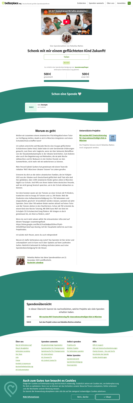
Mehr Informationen (31, 397)
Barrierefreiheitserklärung (24, 366)
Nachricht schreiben (35, 263)
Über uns (110, 3)
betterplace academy (23, 351)
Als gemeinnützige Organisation (51, 345)
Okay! (108, 397)
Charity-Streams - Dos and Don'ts (104, 351)
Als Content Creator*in (48, 360)
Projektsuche (71, 345)
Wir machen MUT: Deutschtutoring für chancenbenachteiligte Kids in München (93, 138)
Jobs (17, 357)
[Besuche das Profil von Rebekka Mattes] (66, 37)
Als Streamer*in (46, 357)
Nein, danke (82, 397)
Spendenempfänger (82, 67)
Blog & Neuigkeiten (22, 348)
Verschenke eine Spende (101, 354)
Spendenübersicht (73, 359)
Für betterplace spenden (75, 351)
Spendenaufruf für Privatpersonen (53, 351)
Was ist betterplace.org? (24, 345)
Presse (18, 360)
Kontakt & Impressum (23, 363)
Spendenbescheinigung (74, 362)
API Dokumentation (22, 370)
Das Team (19, 354)
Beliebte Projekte (72, 348)
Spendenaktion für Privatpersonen (52, 348)
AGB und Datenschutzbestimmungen (105, 348)
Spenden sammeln (96, 3)
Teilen (66, 57)
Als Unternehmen (47, 354)
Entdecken (81, 3)
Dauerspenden (72, 365)
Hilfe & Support (98, 345)
